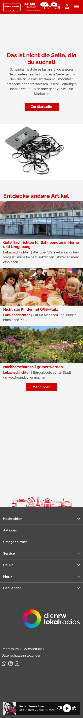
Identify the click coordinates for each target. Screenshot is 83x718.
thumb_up (74, 708)
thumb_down (59, 708)
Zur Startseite (41, 107)
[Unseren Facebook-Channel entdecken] (10, 663)
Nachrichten (12, 519)
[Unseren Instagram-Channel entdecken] (17, 663)
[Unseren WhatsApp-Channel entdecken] (4, 663)
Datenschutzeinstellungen (21, 655)
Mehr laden (41, 387)
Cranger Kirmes (15, 542)
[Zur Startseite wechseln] (12, 7)
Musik (7, 576)
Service (9, 553)
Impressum (10, 649)
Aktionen (10, 530)
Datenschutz (32, 649)
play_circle (67, 708)
